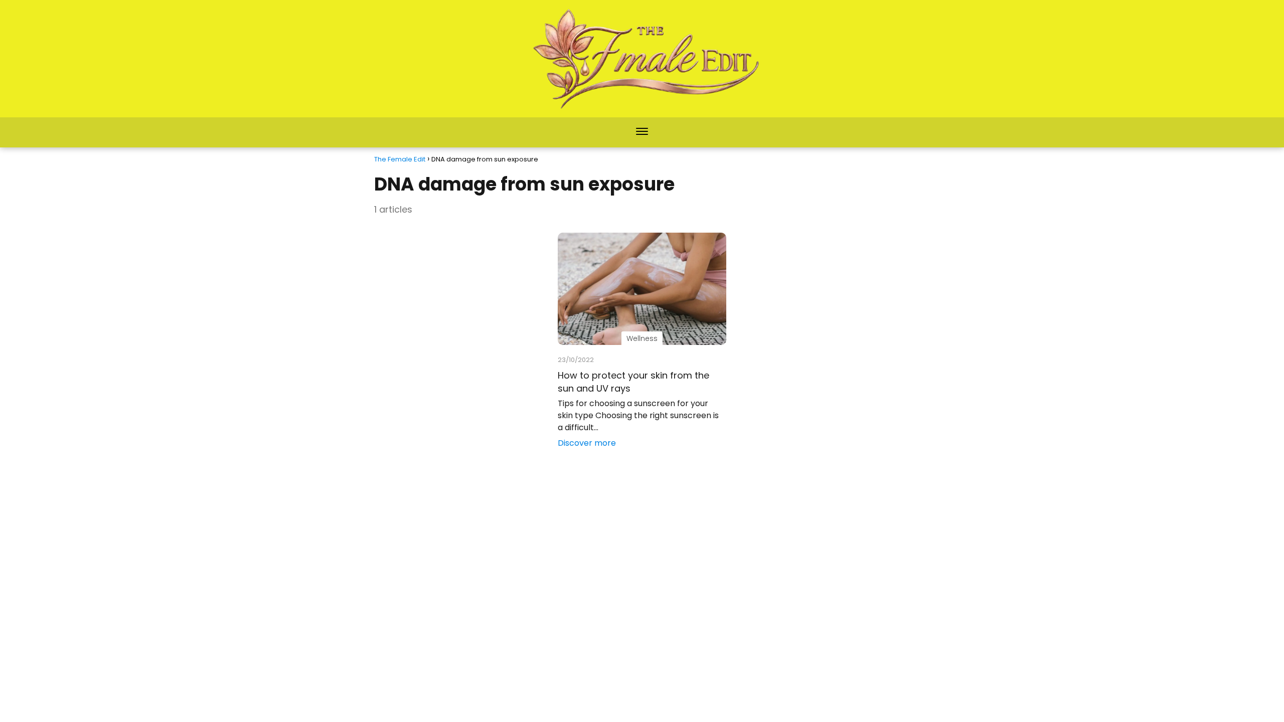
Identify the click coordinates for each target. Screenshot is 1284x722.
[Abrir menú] (642, 132)
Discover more (587, 443)
